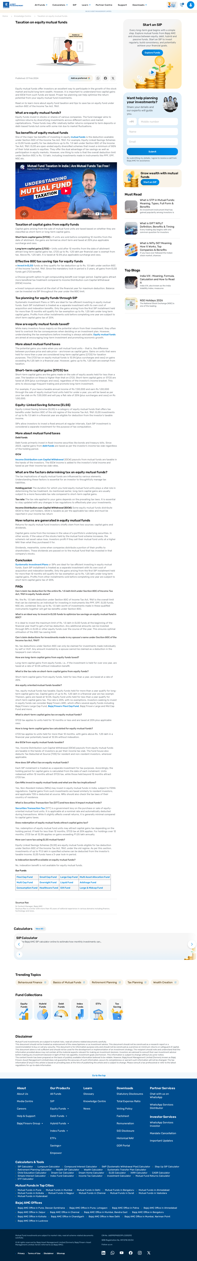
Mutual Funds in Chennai (92, 1193)
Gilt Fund (65, 887)
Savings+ (55, 1145)
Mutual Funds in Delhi (88, 1190)
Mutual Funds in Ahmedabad (154, 1190)
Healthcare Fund (49, 887)
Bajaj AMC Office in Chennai (64, 1212)
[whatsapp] (113, 1253)
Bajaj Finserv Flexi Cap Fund (63, 706)
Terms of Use (34, 1253)
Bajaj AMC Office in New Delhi (104, 1216)
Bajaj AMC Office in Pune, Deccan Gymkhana (41, 1208)
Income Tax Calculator (91, 1175)
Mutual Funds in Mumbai (59, 1190)
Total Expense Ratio (129, 1101)
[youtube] (122, 1253)
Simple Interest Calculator (32, 1175)
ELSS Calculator (117, 1172)
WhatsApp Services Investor (161, 1124)
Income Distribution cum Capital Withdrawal (39, 459)
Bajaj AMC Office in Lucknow (33, 1220)
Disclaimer (49, 1253)
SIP (52, 1101)
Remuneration (125, 1123)
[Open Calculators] (66, 5)
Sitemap (61, 1253)
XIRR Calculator (139, 1172)
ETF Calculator (26, 1179)
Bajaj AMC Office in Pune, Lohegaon (88, 1208)
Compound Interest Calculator (80, 1166)
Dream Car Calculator (62, 1172)
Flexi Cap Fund (25, 877)
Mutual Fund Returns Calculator (153, 1175)
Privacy (21, 1253)
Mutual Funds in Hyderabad (32, 1196)
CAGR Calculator (161, 1172)
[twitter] (149, 1253)
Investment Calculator (119, 1175)
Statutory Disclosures (130, 1093)
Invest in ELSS (25, 265)
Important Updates (161, 1140)
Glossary (88, 1093)
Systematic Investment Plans (32, 564)
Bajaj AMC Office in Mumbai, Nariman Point (147, 1216)
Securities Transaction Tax (30, 808)
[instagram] (140, 1253)
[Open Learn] (89, 5)
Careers (21, 1108)
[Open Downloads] (145, 5)
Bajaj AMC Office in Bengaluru (148, 1212)
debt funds (48, 445)
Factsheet (123, 1116)
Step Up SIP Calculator (167, 1166)
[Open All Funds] (46, 5)
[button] (98, 78)
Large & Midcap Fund (91, 887)
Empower (56, 1152)
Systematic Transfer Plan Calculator (126, 1169)
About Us (22, 1093)
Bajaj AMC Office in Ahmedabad (160, 1208)
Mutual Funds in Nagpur (61, 1193)
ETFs (53, 1138)
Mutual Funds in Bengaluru (119, 1190)
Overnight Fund (48, 882)
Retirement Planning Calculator (35, 1169)
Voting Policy (124, 1108)
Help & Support (26, 1116)
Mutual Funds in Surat (122, 1193)
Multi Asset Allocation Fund (95, 877)
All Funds (55, 1093)
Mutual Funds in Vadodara (153, 1193)
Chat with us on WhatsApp (159, 1095)
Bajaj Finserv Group (28, 1123)
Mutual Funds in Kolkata (31, 1193)
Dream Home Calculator (91, 1172)
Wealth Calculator (93, 1169)
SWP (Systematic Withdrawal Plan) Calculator (126, 1166)
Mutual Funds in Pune (29, 1190)
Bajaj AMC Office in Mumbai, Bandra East (105, 1212)
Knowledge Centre (94, 1101)
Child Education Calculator (32, 1172)
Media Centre (25, 1101)
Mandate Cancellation (163, 1133)
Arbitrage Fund (88, 882)
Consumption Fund (27, 887)
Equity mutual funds (104, 334)
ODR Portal (123, 1145)
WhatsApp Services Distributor (161, 1106)
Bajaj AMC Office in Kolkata (32, 1216)
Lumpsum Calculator (49, 1166)
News (86, 1108)
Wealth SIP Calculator (67, 1169)
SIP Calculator (25, 1166)
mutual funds (78, 137)
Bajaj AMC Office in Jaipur (31, 1212)
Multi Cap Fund (25, 882)
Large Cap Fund (69, 877)
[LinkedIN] (104, 1253)
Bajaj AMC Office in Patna (125, 1208)
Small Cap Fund (48, 877)
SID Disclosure (125, 1130)
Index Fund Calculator (62, 1175)
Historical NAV (125, 1138)
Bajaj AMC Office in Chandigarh (67, 1216)
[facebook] (131, 1253)
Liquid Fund (66, 882)
